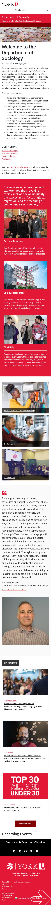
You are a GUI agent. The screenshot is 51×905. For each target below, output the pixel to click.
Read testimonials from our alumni (14, 590)
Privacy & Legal (7, 895)
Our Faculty (7, 159)
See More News (25, 823)
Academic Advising (10, 153)
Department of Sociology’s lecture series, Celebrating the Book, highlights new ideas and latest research (23, 706)
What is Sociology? (10, 150)
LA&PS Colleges (9, 156)
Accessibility (6, 898)
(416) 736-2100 (7, 886)
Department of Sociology (15, 17)
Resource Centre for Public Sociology (19, 410)
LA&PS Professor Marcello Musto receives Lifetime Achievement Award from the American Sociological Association (24, 758)
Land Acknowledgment (20, 167)
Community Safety (8, 893)
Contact (4, 884)
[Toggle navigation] (5, 25)
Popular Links (21, 10)
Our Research (9, 477)
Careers (4, 900)
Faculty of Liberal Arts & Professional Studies (21, 21)
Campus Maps (7, 889)
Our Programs (10, 444)
